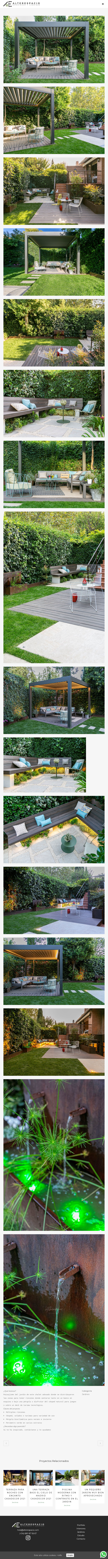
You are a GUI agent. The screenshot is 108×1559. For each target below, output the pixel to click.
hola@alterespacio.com (28, 1530)
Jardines (81, 1532)
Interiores (81, 1528)
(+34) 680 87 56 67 (28, 1533)
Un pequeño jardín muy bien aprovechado (93, 1492)
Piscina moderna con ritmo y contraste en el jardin (67, 1495)
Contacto (81, 1539)
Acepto (70, 1555)
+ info (59, 1555)
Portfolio (81, 1525)
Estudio (80, 1535)
